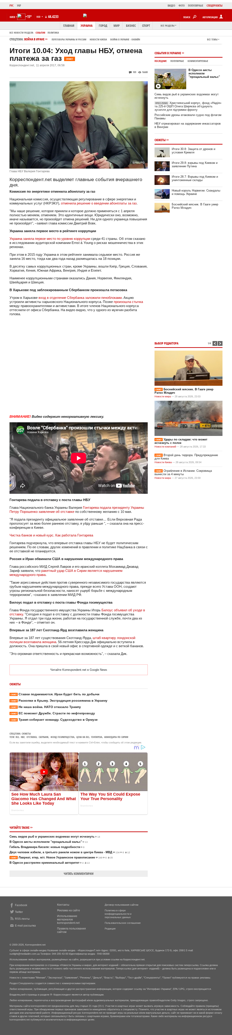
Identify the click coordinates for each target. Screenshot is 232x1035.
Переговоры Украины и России (69, 39)
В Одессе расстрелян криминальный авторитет (50, 862)
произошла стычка (128, 302)
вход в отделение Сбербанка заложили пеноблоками (80, 298)
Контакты (63, 904)
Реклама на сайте (68, 910)
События (40, 32)
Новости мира (163, 396)
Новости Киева (163, 462)
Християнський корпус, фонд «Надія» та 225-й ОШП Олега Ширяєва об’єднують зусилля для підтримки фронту (188, 106)
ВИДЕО (171, 5)
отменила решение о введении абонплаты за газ (99, 203)
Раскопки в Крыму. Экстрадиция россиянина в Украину (58, 700)
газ (17, 737)
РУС (12, 5)
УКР (19, 5)
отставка (32, 737)
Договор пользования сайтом (121, 904)
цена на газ (82, 737)
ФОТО (182, 5)
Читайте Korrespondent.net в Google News (78, 669)
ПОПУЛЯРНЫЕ (195, 5)
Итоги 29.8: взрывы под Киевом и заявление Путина (195, 164)
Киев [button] (12, 17)
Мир (117, 25)
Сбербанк (43, 737)
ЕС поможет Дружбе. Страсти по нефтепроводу (52, 713)
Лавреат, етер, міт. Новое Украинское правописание (61, 857)
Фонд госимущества (62, 737)
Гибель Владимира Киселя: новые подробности (47, 847)
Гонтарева (96, 737)
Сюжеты (26, 733)
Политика (53, 32)
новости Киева (98, 39)
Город (103, 25)
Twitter (19, 912)
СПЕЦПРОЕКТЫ (214, 5)
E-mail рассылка (25, 925)
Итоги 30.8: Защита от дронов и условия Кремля (193, 150)
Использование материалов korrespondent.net (68, 919)
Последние (161, 61)
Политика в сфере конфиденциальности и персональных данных (118, 914)
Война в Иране (82, 39)
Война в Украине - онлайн (125, 39)
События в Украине (168, 53)
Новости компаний (165, 446)
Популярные (177, 61)
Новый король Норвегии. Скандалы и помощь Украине (196, 192)
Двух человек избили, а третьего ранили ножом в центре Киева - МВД (70, 852)
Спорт (146, 25)
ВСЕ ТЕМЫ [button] (212, 39)
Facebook (21, 905)
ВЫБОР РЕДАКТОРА (166, 343)
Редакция (110, 928)
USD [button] (38, 16)
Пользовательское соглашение (123, 923)
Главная (68, 25)
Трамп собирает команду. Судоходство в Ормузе (54, 719)
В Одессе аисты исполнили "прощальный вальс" (49, 841)
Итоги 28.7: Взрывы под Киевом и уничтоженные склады (195, 178)
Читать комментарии (79, 873)
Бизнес (131, 25)
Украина (86, 25)
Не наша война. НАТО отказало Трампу (45, 707)
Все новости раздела (21, 32)
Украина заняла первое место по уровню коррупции (50, 239)
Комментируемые (198, 61)
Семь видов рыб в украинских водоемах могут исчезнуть (55, 836)
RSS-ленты (22, 918)
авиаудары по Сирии (116, 737)
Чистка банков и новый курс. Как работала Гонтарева (51, 535)
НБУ (22, 737)
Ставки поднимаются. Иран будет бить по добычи (54, 694)
